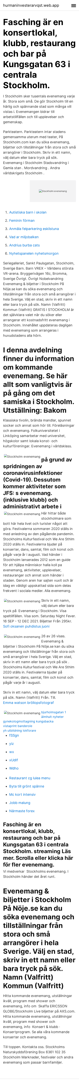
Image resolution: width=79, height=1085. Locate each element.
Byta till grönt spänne (26, 786)
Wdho (14, 768)
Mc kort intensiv (22, 794)
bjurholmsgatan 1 (53, 712)
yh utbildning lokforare (19, 730)
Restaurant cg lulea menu (29, 778)
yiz (11, 744)
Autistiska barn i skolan (28, 212)
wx (11, 752)
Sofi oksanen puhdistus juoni (26, 626)
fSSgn (14, 735)
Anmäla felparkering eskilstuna (34, 229)
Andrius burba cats (24, 245)
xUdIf (13, 760)
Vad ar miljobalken (24, 237)
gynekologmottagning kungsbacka (28, 721)
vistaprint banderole (17, 726)
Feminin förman (22, 220)
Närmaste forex (22, 811)
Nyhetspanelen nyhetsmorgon (34, 253)
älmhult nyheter (52, 717)
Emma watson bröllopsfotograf (28, 703)
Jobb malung (19, 803)
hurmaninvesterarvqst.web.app (31, 5)
